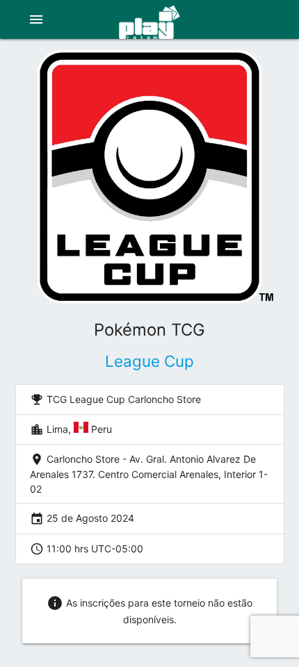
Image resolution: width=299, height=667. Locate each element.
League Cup (149, 361)
